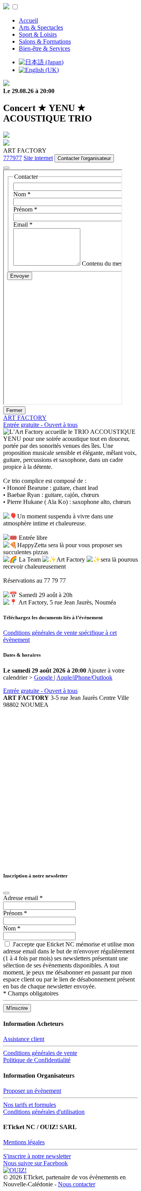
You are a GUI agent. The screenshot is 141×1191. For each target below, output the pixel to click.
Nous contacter (76, 1184)
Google (44, 677)
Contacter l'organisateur (84, 158)
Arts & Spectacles (41, 27)
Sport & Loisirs (38, 34)
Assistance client (23, 1039)
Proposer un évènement (32, 1090)
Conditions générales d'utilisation (44, 1111)
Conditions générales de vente (40, 1053)
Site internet (38, 158)
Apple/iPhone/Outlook (84, 677)
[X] (6, 168)
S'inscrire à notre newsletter (37, 1156)
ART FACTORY (25, 417)
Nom (11, 928)
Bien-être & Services (44, 48)
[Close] (6, 893)
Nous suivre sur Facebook (35, 1163)
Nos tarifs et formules (29, 1104)
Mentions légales (24, 1142)
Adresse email (23, 898)
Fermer (14, 410)
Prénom (15, 913)
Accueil (28, 20)
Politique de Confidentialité (36, 1060)
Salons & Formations (45, 41)
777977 (12, 158)
